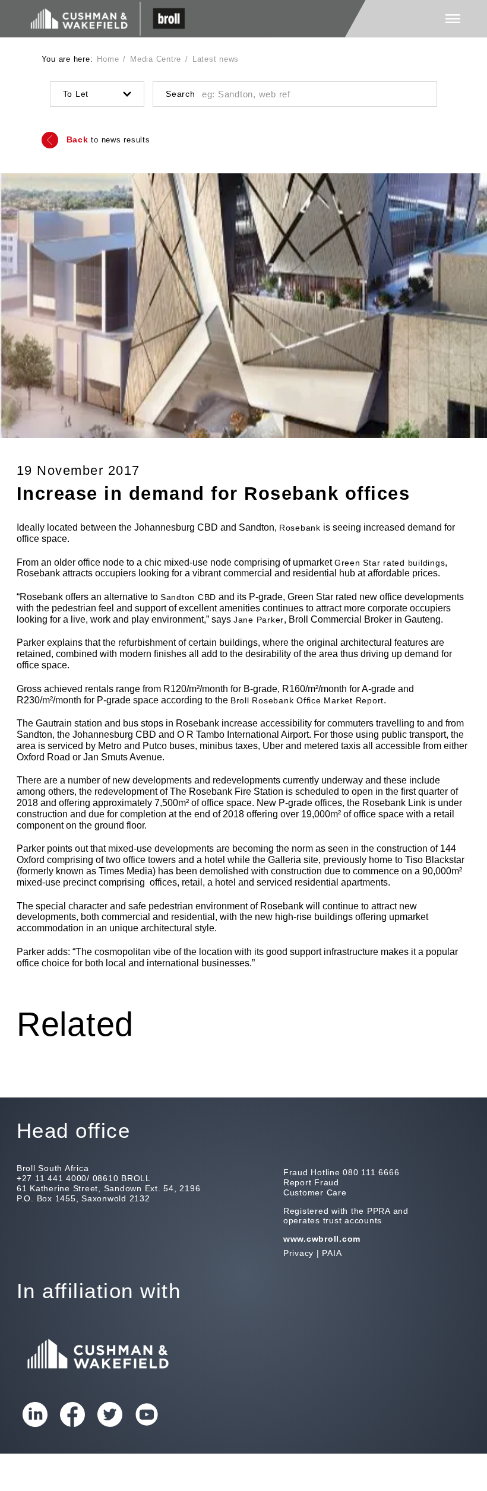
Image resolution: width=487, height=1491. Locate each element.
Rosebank (300, 527)
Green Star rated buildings (389, 562)
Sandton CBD (188, 597)
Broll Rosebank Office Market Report (307, 700)
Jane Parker (258, 619)
